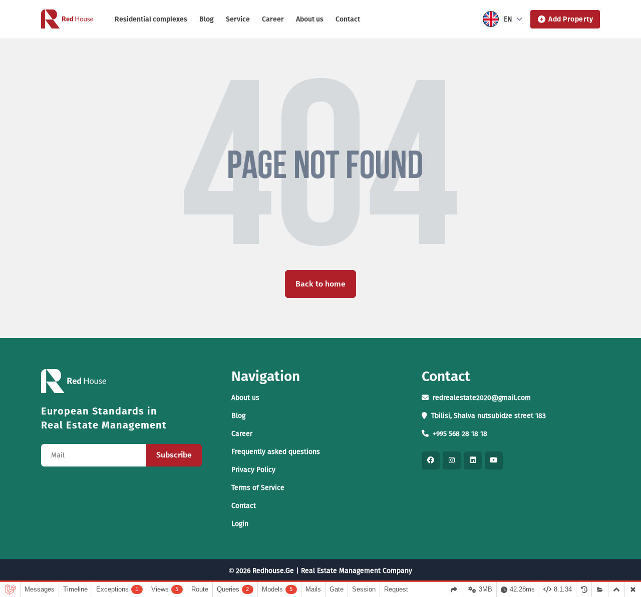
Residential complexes (151, 19)
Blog (206, 19)
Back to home (320, 283)
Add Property (570, 19)
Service (238, 19)
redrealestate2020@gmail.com (482, 398)
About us (310, 19)
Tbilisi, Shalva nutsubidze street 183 (488, 416)
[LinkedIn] (473, 461)
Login (239, 524)
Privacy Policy (253, 470)
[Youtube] (494, 461)
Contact (348, 19)
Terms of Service (257, 488)
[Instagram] (452, 461)
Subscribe (174, 455)
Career (273, 19)
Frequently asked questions (275, 452)
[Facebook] (431, 461)
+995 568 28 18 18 (460, 434)
